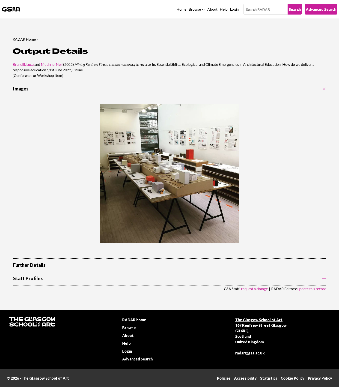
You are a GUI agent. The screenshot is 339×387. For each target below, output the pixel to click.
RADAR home (134, 320)
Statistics (268, 378)
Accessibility (245, 378)
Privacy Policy (320, 378)
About (212, 9)
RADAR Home (24, 39)
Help (224, 9)
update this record (311, 288)
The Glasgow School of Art (258, 320)
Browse (195, 9)
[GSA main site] (11, 9)
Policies (224, 378)
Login (234, 9)
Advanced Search (321, 9)
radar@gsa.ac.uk (250, 353)
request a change (254, 288)
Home (181, 9)
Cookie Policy (292, 378)
